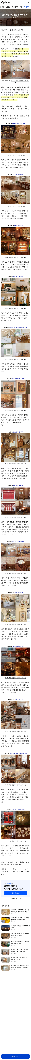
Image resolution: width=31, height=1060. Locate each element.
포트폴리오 (15, 7)
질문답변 (8, 7)
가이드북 (26, 7)
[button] (29, 2)
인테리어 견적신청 (15, 1056)
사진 (21, 7)
